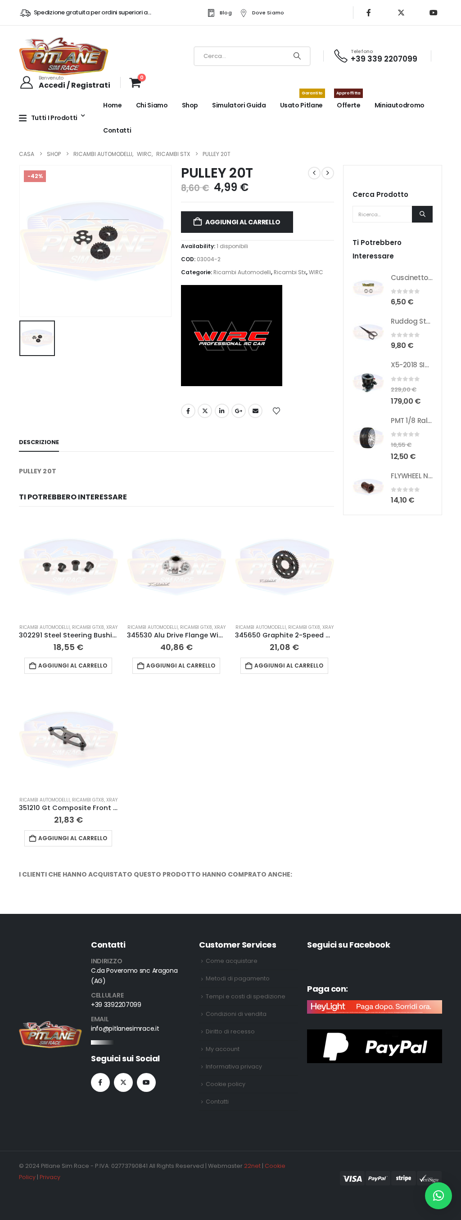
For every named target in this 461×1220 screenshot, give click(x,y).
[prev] (314, 173)
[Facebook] (369, 13)
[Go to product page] (68, 566)
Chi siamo (152, 105)
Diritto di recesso (230, 1031)
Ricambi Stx (290, 272)
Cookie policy (225, 1084)
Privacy (50, 1177)
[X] (401, 13)
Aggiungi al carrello (242, 222)
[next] (327, 173)
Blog (226, 12)
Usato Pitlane (301, 101)
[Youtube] (434, 13)
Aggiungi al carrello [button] (72, 665)
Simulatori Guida (239, 105)
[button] (438, 1195)
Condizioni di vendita (236, 1014)
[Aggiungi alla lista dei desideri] (276, 410)
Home (112, 105)
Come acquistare (232, 961)
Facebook (188, 411)
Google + (238, 411)
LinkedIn (222, 411)
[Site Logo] (64, 56)
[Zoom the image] (50, 1026)
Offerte (348, 101)
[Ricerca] (297, 56)
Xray (112, 627)
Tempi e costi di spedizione (245, 996)
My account (223, 1049)
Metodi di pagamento (238, 978)
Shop (190, 105)
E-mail (255, 411)
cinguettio (205, 411)
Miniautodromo (400, 105)
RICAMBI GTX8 (88, 627)
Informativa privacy (234, 1066)
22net (252, 1166)
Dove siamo (268, 12)
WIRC (316, 272)
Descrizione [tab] (39, 442)
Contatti (117, 130)
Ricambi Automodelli (242, 272)
